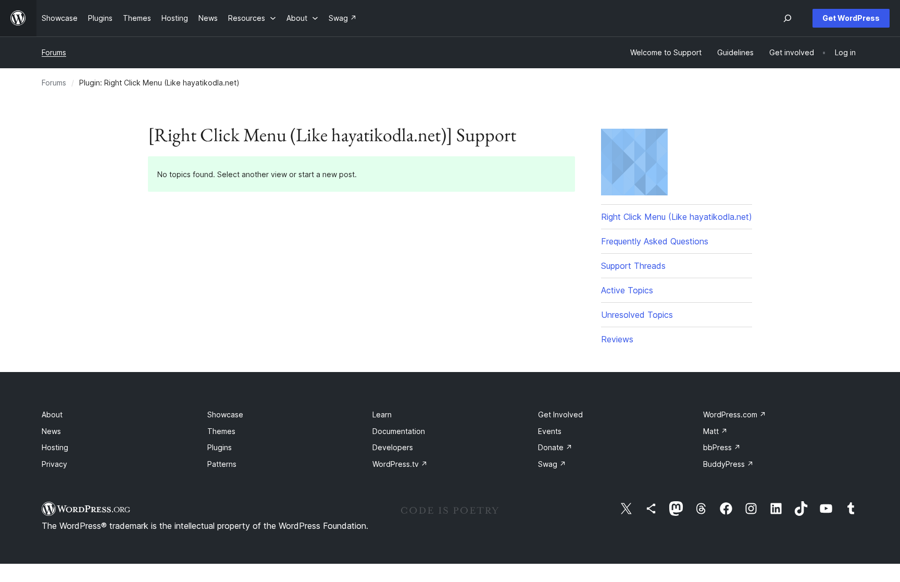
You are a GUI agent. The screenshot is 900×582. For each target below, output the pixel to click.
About (52, 414)
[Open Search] (787, 18)
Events (549, 431)
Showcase (225, 414)
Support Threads (633, 266)
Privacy (54, 464)
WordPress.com (734, 414)
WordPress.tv (400, 464)
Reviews (617, 339)
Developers (392, 447)
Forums (54, 52)
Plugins (219, 447)
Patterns (221, 464)
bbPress (722, 447)
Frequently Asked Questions (654, 241)
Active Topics (627, 290)
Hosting (55, 447)
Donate (555, 447)
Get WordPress (851, 18)
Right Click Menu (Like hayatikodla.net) (676, 217)
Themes (221, 431)
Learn (382, 414)
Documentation (398, 431)
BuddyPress (728, 464)
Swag (552, 464)
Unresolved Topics (637, 314)
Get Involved (560, 414)
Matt (715, 431)
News (51, 431)
